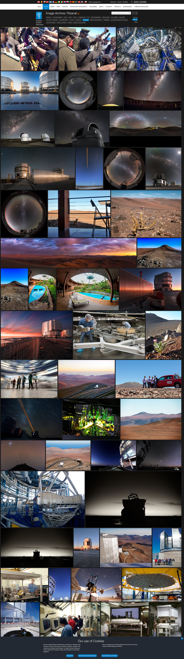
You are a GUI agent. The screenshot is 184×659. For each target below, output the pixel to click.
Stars (69, 22)
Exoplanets (106, 17)
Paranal (85, 20)
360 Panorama (57, 17)
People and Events (96, 20)
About (39, 6)
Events (101, 6)
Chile (75, 17)
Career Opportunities (141, 6)
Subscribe (113, 2)
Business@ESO (127, 6)
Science (136, 2)
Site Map (125, 2)
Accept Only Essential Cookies (87, 655)
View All (49, 17)
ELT (88, 17)
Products (117, 6)
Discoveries (93, 6)
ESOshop (65, 6)
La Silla (72, 20)
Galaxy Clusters (51, 20)
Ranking (135, 19)
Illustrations (63, 20)
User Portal (143, 2)
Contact (119, 2)
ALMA (65, 17)
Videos (52, 6)
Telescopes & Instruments (78, 6)
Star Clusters (61, 22)
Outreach (109, 6)
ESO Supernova (96, 17)
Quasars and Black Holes (119, 20)
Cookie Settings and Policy (109, 655)
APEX (70, 17)
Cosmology (82, 17)
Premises (106, 20)
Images (46, 6)
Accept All (70, 655)
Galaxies (122, 17)
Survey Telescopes (79, 22)
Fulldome (114, 17)
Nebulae (78, 20)
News (58, 6)
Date (136, 22)
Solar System (50, 22)
